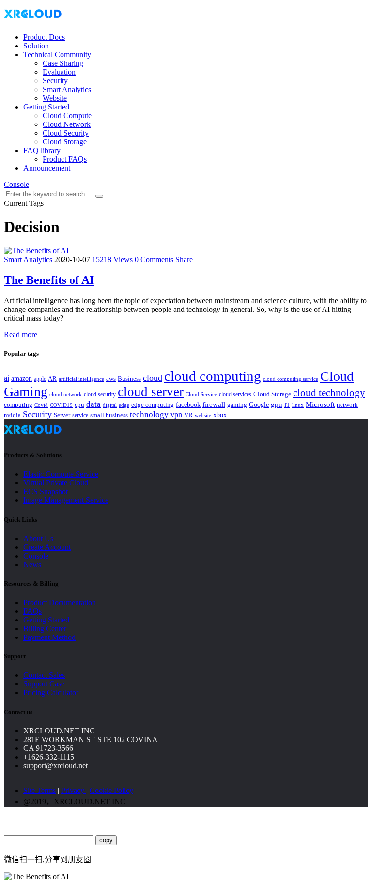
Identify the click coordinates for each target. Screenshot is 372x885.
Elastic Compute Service (60, 474)
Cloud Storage (65, 142)
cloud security (100, 394)
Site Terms (39, 790)
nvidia (12, 415)
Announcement (46, 168)
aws (111, 378)
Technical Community (57, 54)
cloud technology (329, 393)
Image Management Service (65, 500)
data (93, 404)
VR (188, 415)
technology (149, 414)
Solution (36, 46)
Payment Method (49, 637)
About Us (38, 538)
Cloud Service (201, 394)
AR (52, 378)
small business (109, 415)
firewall (213, 404)
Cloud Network (67, 124)
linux (298, 405)
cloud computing (212, 376)
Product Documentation (59, 602)
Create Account (47, 547)
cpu (79, 404)
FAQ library (42, 150)
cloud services (235, 394)
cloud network (65, 394)
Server (62, 415)
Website (55, 98)
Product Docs (44, 37)
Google (259, 404)
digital (110, 405)
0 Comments (155, 259)
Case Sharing (63, 63)
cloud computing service (290, 379)
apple (40, 378)
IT (287, 404)
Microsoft (320, 404)
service (80, 415)
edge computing (152, 404)
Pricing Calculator (50, 692)
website (203, 415)
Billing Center (44, 628)
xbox (220, 415)
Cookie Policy (111, 790)
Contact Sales (44, 675)
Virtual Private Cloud (55, 483)
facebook (188, 404)
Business (129, 378)
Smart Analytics (67, 89)
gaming (237, 404)
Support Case (43, 684)
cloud (152, 378)
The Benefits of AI (49, 280)
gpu (276, 404)
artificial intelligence (81, 379)
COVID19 (61, 405)
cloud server (151, 392)
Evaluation (59, 72)
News (32, 564)
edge (124, 405)
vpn (176, 414)
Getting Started (46, 107)
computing (18, 404)
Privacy (73, 790)
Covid (41, 405)
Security (55, 81)
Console (16, 184)
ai (6, 378)
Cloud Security (66, 133)
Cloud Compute (67, 115)
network (347, 405)
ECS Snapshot (45, 491)
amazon (21, 378)
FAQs (32, 611)
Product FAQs (65, 159)
